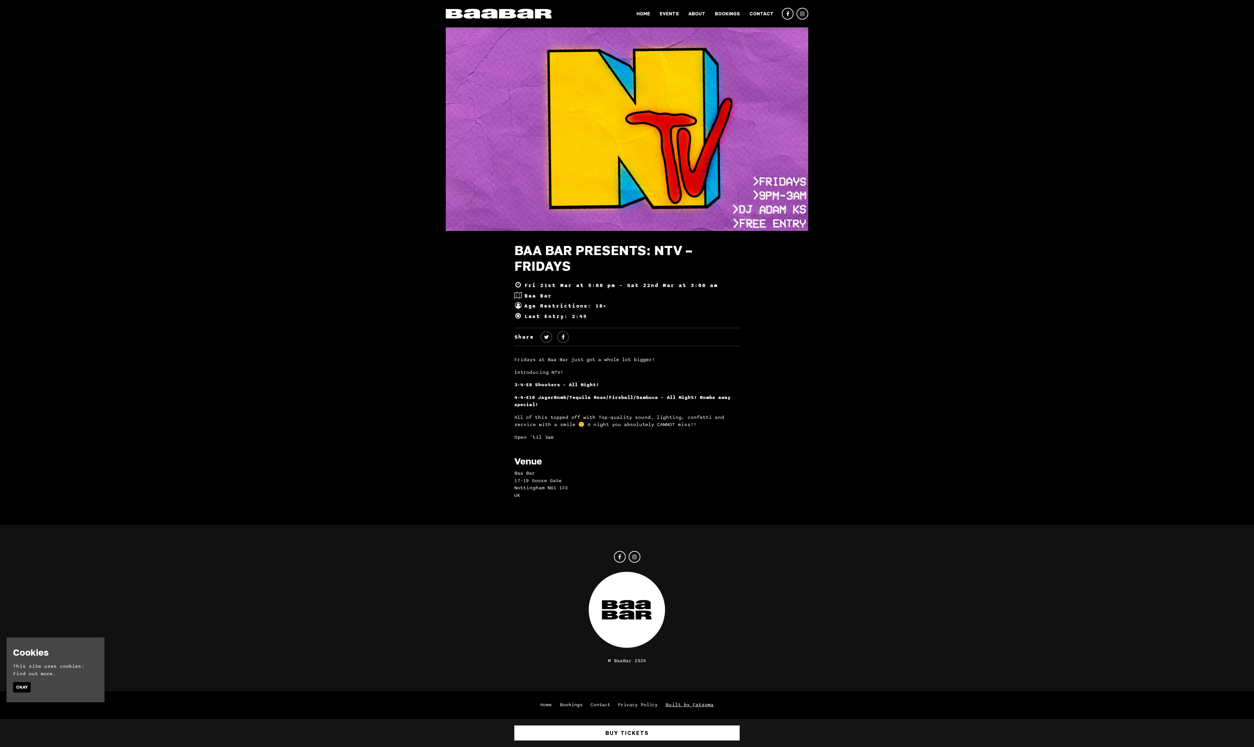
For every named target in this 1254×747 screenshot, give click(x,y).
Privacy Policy (638, 705)
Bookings (727, 13)
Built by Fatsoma (690, 705)
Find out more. (34, 674)
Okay (22, 687)
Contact (761, 13)
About (696, 13)
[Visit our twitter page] (546, 337)
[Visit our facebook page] (788, 14)
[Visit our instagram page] (802, 14)
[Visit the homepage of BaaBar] (499, 13)
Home (643, 13)
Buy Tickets (627, 733)
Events (669, 13)
